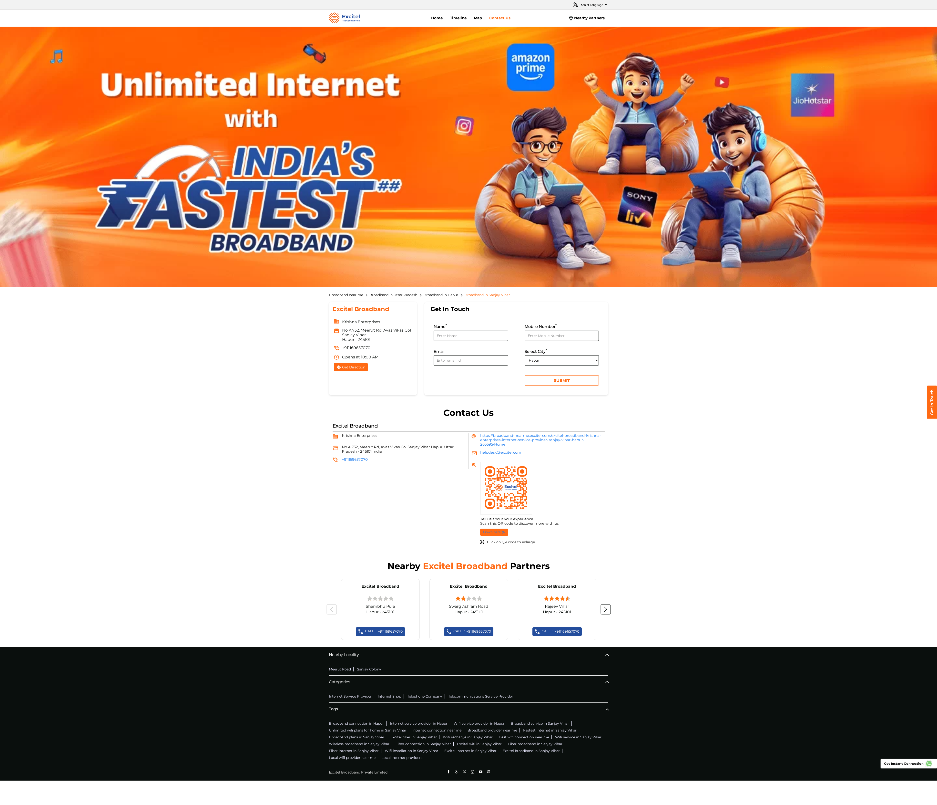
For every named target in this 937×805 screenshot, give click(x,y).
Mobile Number (541, 326)
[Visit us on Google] (456, 771)
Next (606, 609)
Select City (536, 351)
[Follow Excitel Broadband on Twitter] (464, 771)
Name (440, 326)
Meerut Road (340, 669)
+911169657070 (356, 347)
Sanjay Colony (369, 669)
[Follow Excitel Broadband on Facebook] (448, 771)
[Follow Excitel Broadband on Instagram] (472, 771)
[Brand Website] (488, 771)
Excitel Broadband (380, 586)
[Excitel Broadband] (344, 18)
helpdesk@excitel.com (500, 452)
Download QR (494, 532)
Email (439, 351)
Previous (331, 609)
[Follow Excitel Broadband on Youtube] (480, 771)
